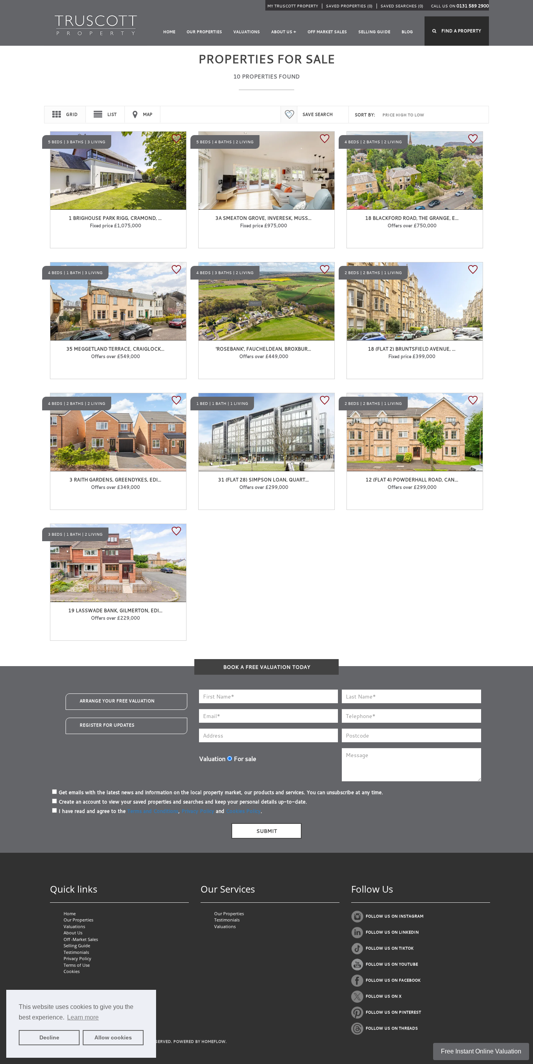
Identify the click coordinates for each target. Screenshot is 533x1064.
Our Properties (204, 31)
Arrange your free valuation (117, 701)
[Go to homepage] (95, 24)
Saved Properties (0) (349, 6)
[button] (457, 31)
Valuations (246, 31)
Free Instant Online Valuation (481, 1051)
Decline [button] (49, 1037)
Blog (407, 31)
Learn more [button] (83, 1017)
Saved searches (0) (401, 6)
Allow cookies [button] (113, 1037)
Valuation (212, 758)
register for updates (107, 725)
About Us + (283, 31)
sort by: (365, 115)
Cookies (72, 971)
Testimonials (76, 952)
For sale (244, 758)
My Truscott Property (292, 6)
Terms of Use (77, 965)
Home (169, 31)
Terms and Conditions (152, 810)
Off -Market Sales (81, 939)
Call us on (460, 6)
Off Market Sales (327, 31)
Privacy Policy (197, 810)
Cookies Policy (243, 810)
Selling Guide (374, 31)
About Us (73, 933)
